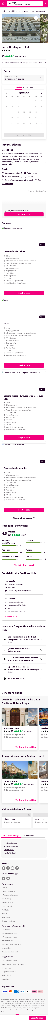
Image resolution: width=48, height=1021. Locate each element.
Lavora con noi (7, 906)
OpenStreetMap (41, 191)
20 (24, 118)
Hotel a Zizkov (9, 850)
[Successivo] (42, 93)
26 (18, 123)
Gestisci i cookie (7, 902)
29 (36, 123)
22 (36, 118)
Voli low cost (6, 968)
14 (30, 112)
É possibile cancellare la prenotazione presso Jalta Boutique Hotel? (23, 669)
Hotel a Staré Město (11, 846)
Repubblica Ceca (14, 11)
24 (6, 123)
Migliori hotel (6, 975)
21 (30, 118)
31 (6, 129)
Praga (26, 11)
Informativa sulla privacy (10, 895)
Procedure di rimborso (9, 933)
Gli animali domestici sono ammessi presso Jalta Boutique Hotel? (23, 659)
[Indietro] (6, 93)
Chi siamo (5, 888)
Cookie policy (6, 899)
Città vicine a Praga (11, 836)
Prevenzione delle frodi (10, 952)
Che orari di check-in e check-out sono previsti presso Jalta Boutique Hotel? (23, 639)
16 (41, 112)
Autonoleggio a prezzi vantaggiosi (13, 964)
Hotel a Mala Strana (10, 843)
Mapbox (31, 191)
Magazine (5, 979)
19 (18, 118)
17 (6, 118)
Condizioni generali (8, 891)
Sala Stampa (6, 917)
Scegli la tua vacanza (9, 972)
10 (6, 112)
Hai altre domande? (16, 679)
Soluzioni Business (8, 921)
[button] (21, 28)
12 (18, 112)
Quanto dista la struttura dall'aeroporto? (18, 650)
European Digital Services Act (12, 944)
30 (41, 123)
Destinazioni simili (30, 836)
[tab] (11, 836)
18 (12, 118)
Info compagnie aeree (9, 937)
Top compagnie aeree (9, 960)
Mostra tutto (7, 184)
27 (24, 123)
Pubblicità (5, 910)
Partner (4, 914)
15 (36, 112)
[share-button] (36, 18)
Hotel (3, 11)
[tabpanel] (24, 848)
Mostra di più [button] (9, 616)
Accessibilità (6, 948)
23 (41, 118)
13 (24, 112)
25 (12, 123)
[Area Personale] (45, 3)
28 (30, 123)
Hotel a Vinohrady (10, 853)
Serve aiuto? (6, 930)
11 (12, 112)
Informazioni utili (7, 941)
